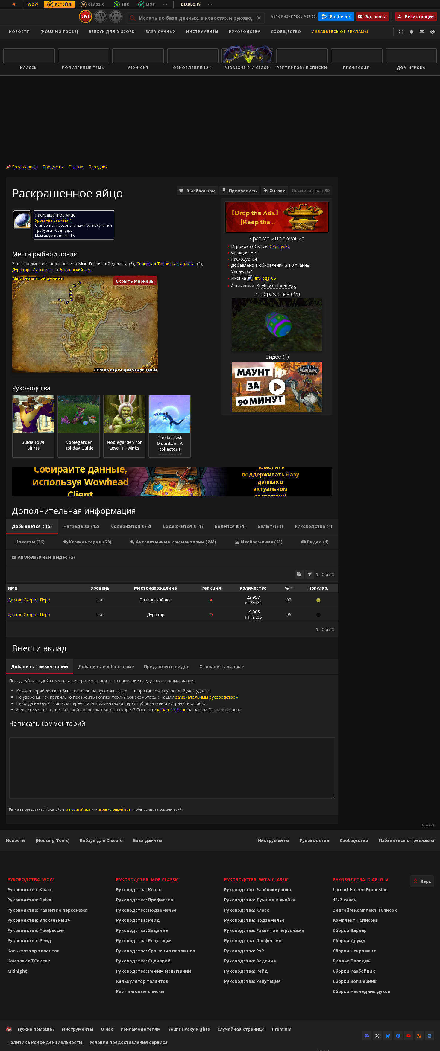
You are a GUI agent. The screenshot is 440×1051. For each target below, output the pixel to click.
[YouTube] (408, 1035)
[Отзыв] (422, 31)
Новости (19, 31)
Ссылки (277, 190)
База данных (160, 31)
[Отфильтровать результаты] (309, 574)
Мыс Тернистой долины (102, 263)
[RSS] (419, 1035)
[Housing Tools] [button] (59, 31)
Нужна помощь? (36, 1029)
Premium (282, 1029)
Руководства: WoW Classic (256, 879)
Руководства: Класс (29, 889)
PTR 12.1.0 (100, 16)
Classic (96, 4)
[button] (59, 300)
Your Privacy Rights (189, 1029)
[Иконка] (22, 219)
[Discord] (366, 1035)
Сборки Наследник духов (361, 991)
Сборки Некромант (354, 950)
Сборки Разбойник (354, 971)
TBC (125, 4)
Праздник (97, 167)
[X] (377, 1035)
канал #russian (171, 709)
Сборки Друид (349, 940)
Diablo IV (197, 4)
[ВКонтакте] (429, 1035)
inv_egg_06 (265, 278)
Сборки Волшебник (355, 981)
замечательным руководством (207, 697)
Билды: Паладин (352, 961)
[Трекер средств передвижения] (172, 481)
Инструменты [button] (202, 31)
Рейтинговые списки (140, 991)
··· (165, 4)
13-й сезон (344, 900)
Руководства (244, 31)
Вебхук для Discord (112, 31)
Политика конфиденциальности (44, 1042)
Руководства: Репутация (144, 940)
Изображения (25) (277, 293)
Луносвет (42, 269)
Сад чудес (280, 246)
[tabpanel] (172, 601)
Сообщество (286, 31)
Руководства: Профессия (36, 930)
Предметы (53, 167)
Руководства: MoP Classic (147, 879)
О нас (107, 1029)
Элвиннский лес (75, 269)
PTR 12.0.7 (115, 16)
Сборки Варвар (350, 930)
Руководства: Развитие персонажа (47, 910)
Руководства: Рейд (29, 940)
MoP (150, 4)
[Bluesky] (387, 1035)
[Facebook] (398, 1035)
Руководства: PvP (244, 950)
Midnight (17, 971)
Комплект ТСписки (29, 961)
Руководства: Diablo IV (360, 879)
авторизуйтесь (78, 809)
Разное (76, 167)
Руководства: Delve (29, 900)
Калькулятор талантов (33, 950)
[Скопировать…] (299, 574)
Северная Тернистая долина (165, 263)
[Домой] (40, 16)
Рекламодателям (141, 1029)
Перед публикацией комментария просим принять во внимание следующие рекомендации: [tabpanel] (125, 744)
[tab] (32, 526)
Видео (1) (277, 356)
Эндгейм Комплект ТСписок (365, 910)
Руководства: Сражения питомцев (155, 950)
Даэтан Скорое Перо (29, 600)
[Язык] (432, 31)
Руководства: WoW (30, 879)
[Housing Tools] (52, 840)
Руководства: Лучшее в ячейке (260, 900)
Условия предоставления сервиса (128, 1042)
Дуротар (20, 269)
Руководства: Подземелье (146, 910)
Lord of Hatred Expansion (360, 889)
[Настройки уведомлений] (411, 31)
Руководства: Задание (142, 930)
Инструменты (273, 840)
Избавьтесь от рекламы (340, 31)
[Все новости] (14, 4)
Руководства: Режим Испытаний (153, 971)
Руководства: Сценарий (143, 961)
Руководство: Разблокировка (257, 889)
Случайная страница (241, 1029)
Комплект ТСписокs (355, 920)
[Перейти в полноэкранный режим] (401, 31)
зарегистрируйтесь (114, 809)
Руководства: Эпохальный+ (38, 920)
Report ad (427, 825)
